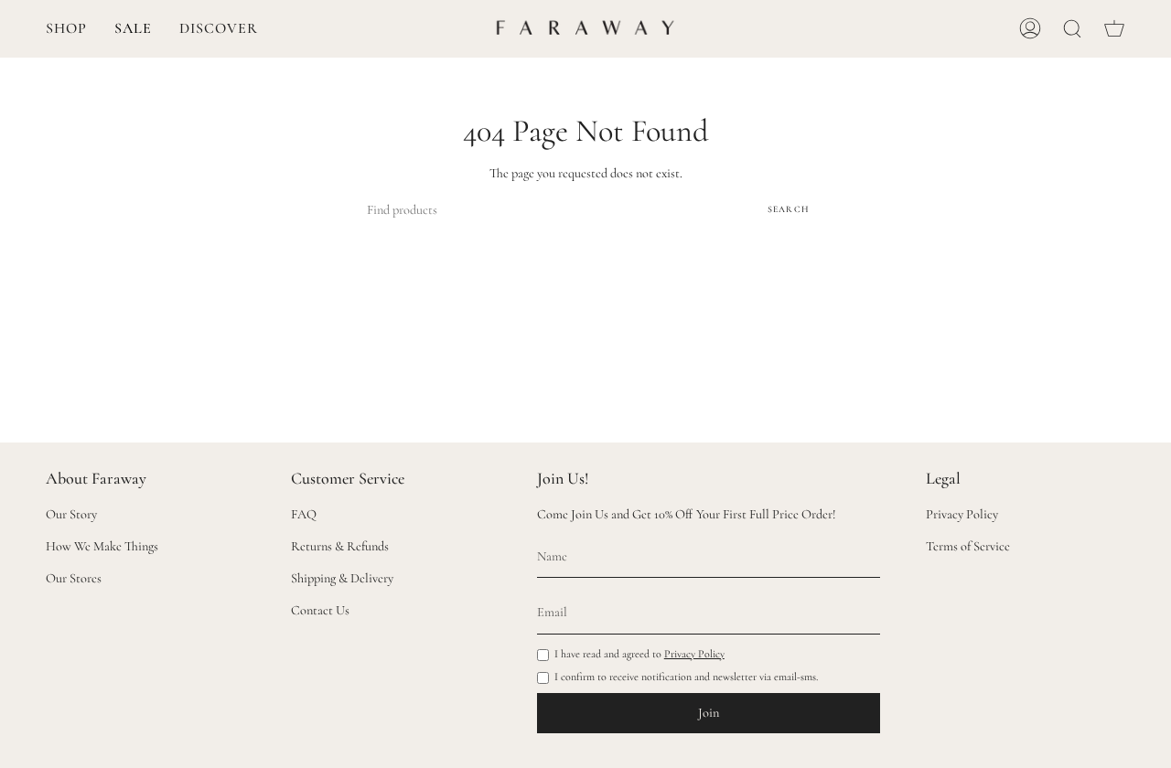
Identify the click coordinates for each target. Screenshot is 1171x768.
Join (708, 712)
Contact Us (320, 610)
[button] (66, 28)
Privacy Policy (694, 653)
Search (789, 209)
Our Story (71, 514)
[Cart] (1114, 28)
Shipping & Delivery (342, 578)
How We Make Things (102, 546)
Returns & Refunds (340, 546)
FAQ (304, 514)
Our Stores (74, 578)
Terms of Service (968, 546)
